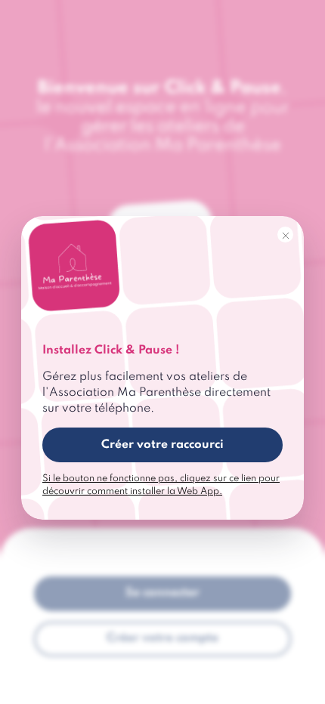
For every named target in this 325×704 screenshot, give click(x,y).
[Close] (285, 234)
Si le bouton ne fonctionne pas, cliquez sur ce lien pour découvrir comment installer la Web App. (161, 485)
